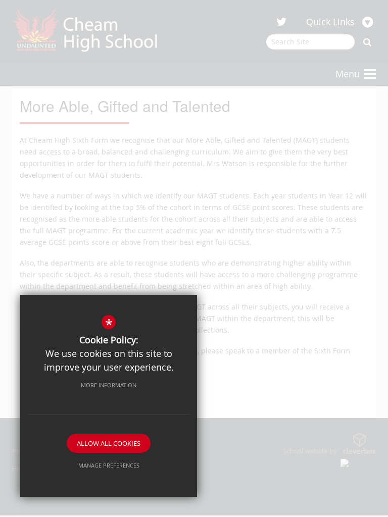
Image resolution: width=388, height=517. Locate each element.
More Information (108, 385)
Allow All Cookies (108, 443)
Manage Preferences (108, 465)
